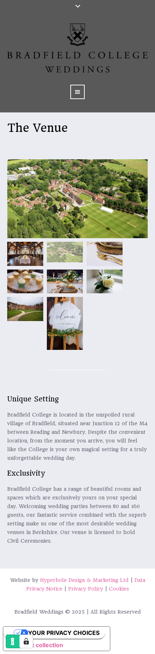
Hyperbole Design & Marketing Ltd (84, 580)
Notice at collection (36, 645)
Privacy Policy (85, 589)
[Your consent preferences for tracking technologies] (26, 641)
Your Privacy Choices (63, 632)
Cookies (119, 589)
